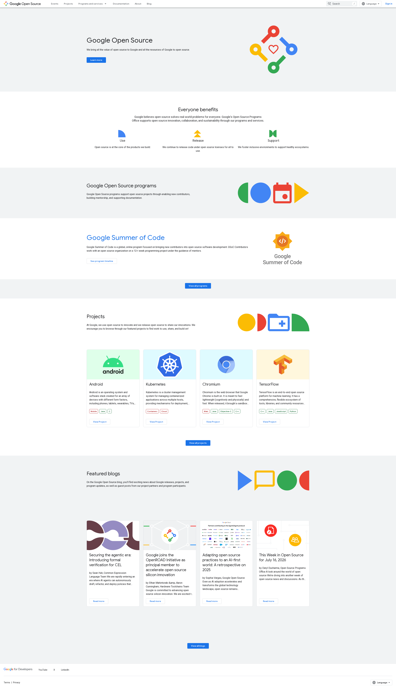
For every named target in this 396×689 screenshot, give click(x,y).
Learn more (96, 60)
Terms (7, 682)
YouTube (43, 670)
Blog (149, 3)
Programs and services (90, 3)
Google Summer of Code (126, 237)
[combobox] (341, 3)
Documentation (121, 3)
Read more (98, 601)
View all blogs (198, 645)
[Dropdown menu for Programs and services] (106, 3)
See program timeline (101, 261)
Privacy (16, 682)
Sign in (388, 3)
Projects (68, 3)
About (138, 3)
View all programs (198, 285)
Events (54, 3)
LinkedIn (65, 670)
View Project (99, 421)
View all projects (198, 443)
